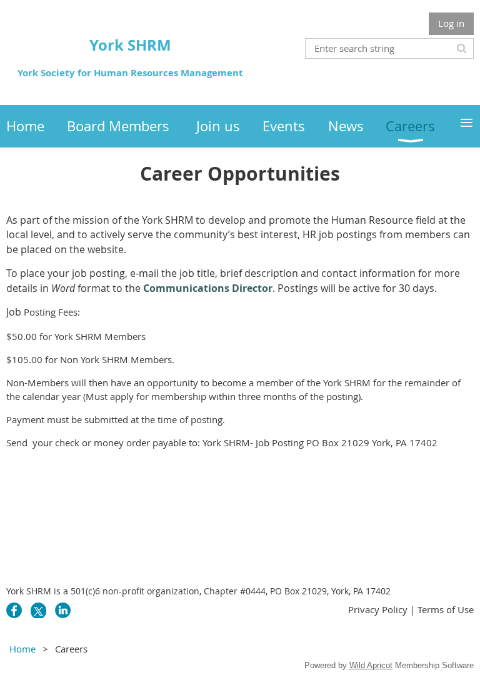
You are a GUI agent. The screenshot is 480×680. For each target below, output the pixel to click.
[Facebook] (14, 610)
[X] (38, 610)
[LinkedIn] (63, 610)
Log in (451, 23)
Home (22, 648)
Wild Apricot (370, 665)
